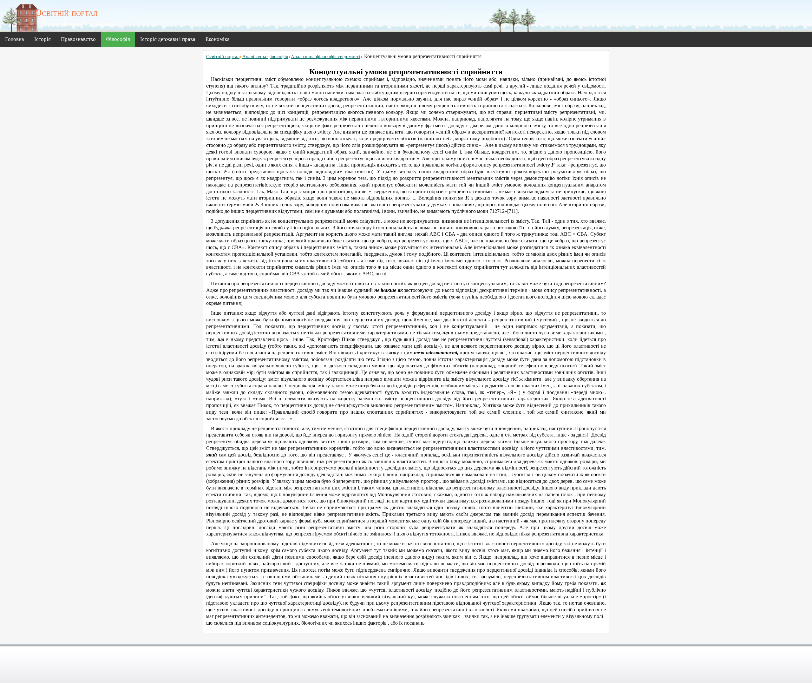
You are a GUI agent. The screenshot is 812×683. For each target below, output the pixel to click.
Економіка (218, 39)
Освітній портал (222, 56)
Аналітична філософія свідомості (325, 56)
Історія (42, 39)
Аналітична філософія (265, 56)
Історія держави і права (167, 39)
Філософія (118, 39)
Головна (14, 39)
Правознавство (78, 39)
